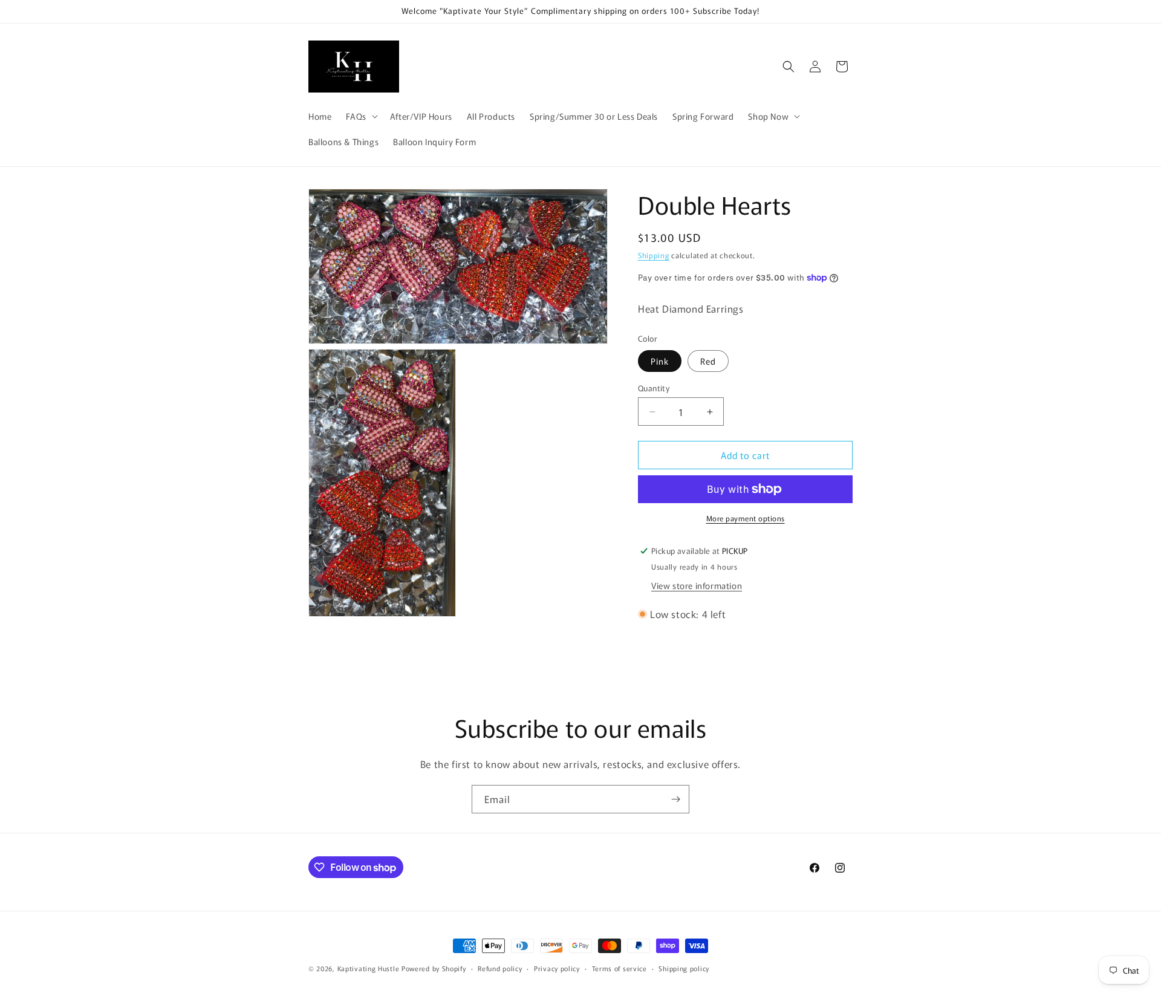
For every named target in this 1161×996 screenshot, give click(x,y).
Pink (660, 361)
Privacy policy (557, 968)
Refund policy (500, 968)
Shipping (653, 255)
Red (708, 361)
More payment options (745, 518)
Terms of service (619, 968)
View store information (696, 585)
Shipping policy (684, 968)
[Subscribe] (675, 799)
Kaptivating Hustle (368, 968)
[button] (360, 116)
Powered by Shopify (434, 968)
